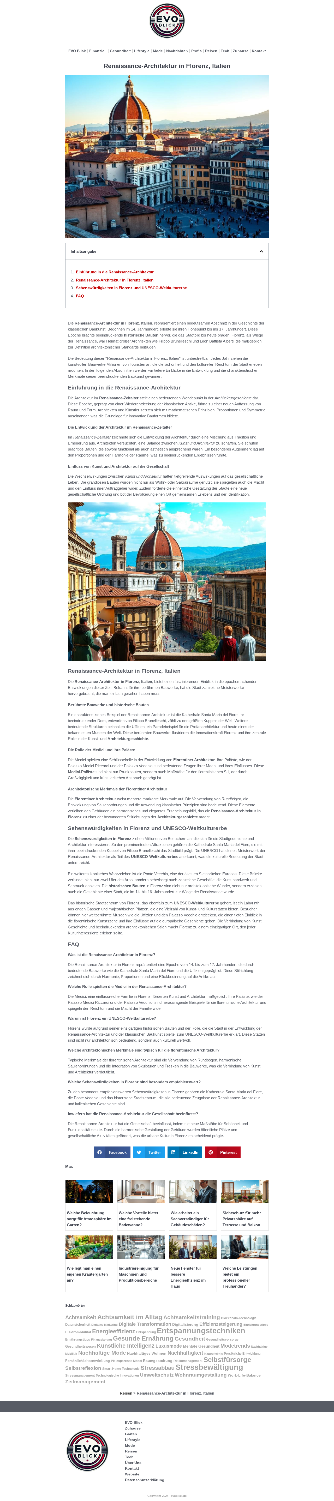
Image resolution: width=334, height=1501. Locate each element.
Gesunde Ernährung (143, 1338)
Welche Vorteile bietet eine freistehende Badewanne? (138, 1219)
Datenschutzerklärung (144, 1480)
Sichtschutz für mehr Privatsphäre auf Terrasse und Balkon (242, 1219)
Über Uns (133, 1463)
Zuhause (240, 51)
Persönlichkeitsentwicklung (87, 1361)
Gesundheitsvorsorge (222, 1339)
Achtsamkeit (80, 1317)
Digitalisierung (185, 1324)
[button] (261, 251)
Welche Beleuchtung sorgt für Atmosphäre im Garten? (89, 1219)
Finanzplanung (101, 1339)
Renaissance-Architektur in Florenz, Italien (114, 280)
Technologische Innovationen (117, 1375)
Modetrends (235, 1346)
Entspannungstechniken (201, 1330)
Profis (196, 51)
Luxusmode (169, 1346)
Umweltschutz (157, 1375)
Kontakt (259, 51)
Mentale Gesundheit (201, 1346)
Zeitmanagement (85, 1381)
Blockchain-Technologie (239, 1318)
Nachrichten (177, 51)
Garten (131, 1434)
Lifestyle (142, 51)
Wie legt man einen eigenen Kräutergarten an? (87, 1274)
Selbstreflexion (83, 1368)
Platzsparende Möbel (126, 1360)
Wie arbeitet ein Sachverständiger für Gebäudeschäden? (190, 1219)
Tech (225, 51)
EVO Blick (77, 51)
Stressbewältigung (209, 1367)
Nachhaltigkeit (185, 1353)
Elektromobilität (78, 1332)
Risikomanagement (188, 1361)
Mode (158, 51)
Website (132, 1474)
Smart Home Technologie (121, 1369)
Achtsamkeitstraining (191, 1317)
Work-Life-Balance (244, 1375)
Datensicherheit (77, 1324)
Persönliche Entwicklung (242, 1353)
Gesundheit (120, 51)
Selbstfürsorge (227, 1360)
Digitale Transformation (145, 1324)
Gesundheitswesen (80, 1346)
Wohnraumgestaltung (201, 1375)
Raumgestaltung (157, 1361)
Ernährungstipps (77, 1339)
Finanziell (97, 51)
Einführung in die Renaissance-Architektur (115, 272)
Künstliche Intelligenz (125, 1345)
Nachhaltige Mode (102, 1353)
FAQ (80, 296)
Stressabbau (158, 1368)
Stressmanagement (80, 1375)
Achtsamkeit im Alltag (129, 1316)
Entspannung (146, 1332)
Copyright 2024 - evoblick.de (167, 1495)
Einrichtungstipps (255, 1324)
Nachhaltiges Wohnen (146, 1353)
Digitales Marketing (104, 1324)
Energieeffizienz (113, 1331)
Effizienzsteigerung (220, 1324)
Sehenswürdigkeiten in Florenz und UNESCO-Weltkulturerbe (131, 288)
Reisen (211, 51)
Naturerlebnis (213, 1353)
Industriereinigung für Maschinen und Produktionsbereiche (139, 1274)
